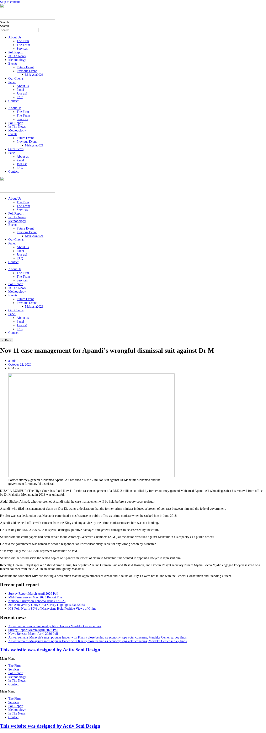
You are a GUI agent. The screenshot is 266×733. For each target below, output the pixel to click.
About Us (14, 37)
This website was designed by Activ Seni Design (50, 649)
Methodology (17, 59)
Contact (13, 101)
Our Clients (15, 78)
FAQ (20, 97)
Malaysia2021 (34, 74)
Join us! (22, 93)
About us (23, 86)
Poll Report (15, 52)
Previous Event (27, 71)
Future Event (25, 67)
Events (12, 63)
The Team (23, 45)
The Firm (23, 41)
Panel (12, 82)
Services (22, 48)
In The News (17, 56)
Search (4, 22)
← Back (6, 340)
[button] (133, 659)
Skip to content (10, 2)
